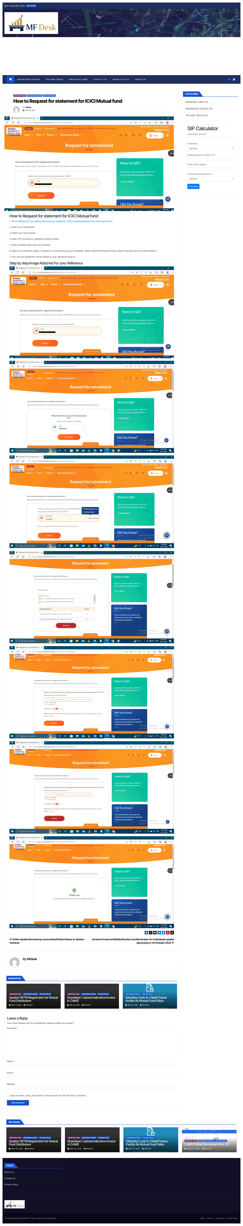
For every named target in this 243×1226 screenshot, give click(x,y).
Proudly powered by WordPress (17, 1218)
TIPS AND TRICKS (54, 79)
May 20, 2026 (76, 1149)
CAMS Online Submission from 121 (207, 1144)
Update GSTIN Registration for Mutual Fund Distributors (33, 999)
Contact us (100, 79)
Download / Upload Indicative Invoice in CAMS (91, 999)
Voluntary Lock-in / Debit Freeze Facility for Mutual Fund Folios (146, 999)
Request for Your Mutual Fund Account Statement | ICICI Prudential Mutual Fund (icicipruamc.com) (65, 221)
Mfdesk (28, 107)
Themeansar (51, 1218)
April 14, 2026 (193, 1149)
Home (202, 1218)
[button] (229, 79)
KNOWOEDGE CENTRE (28, 79)
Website (11, 1084)
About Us (140, 79)
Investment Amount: (197, 134)
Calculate (193, 186)
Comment (12, 1028)
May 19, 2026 (134, 1149)
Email (10, 1072)
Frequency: (192, 143)
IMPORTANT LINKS (78, 79)
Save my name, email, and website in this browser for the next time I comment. (48, 1095)
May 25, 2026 (17, 1149)
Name (10, 1061)
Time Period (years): (197, 164)
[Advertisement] (121, 56)
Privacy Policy (121, 79)
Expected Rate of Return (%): (201, 155)
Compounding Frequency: (199, 174)
